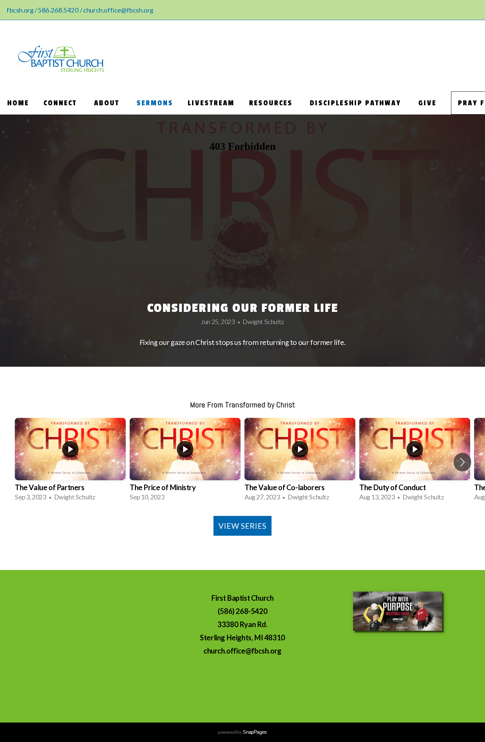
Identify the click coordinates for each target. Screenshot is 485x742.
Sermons (155, 103)
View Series (242, 525)
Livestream (211, 103)
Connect (62, 103)
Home (18, 103)
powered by (242, 732)
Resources (272, 103)
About (108, 103)
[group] (70, 462)
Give (427, 103)
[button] (462, 462)
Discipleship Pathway (357, 103)
